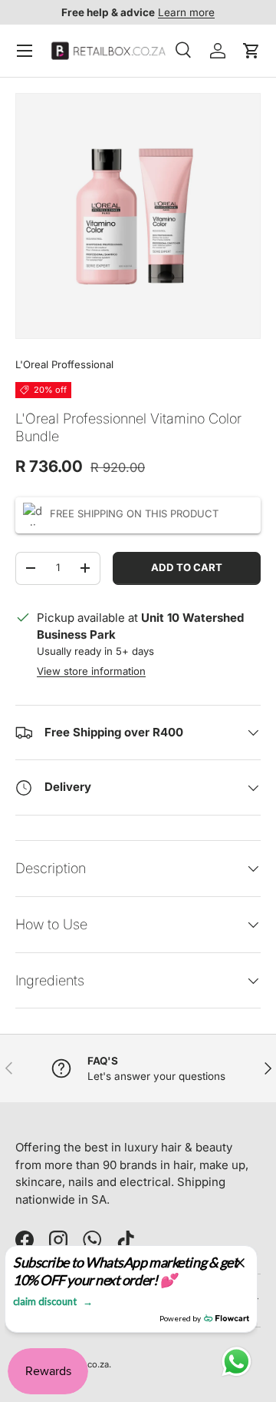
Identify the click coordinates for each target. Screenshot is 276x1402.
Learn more (186, 12)
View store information (91, 671)
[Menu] (24, 51)
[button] (251, 51)
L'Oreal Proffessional (64, 364)
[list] (138, 216)
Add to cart (186, 567)
